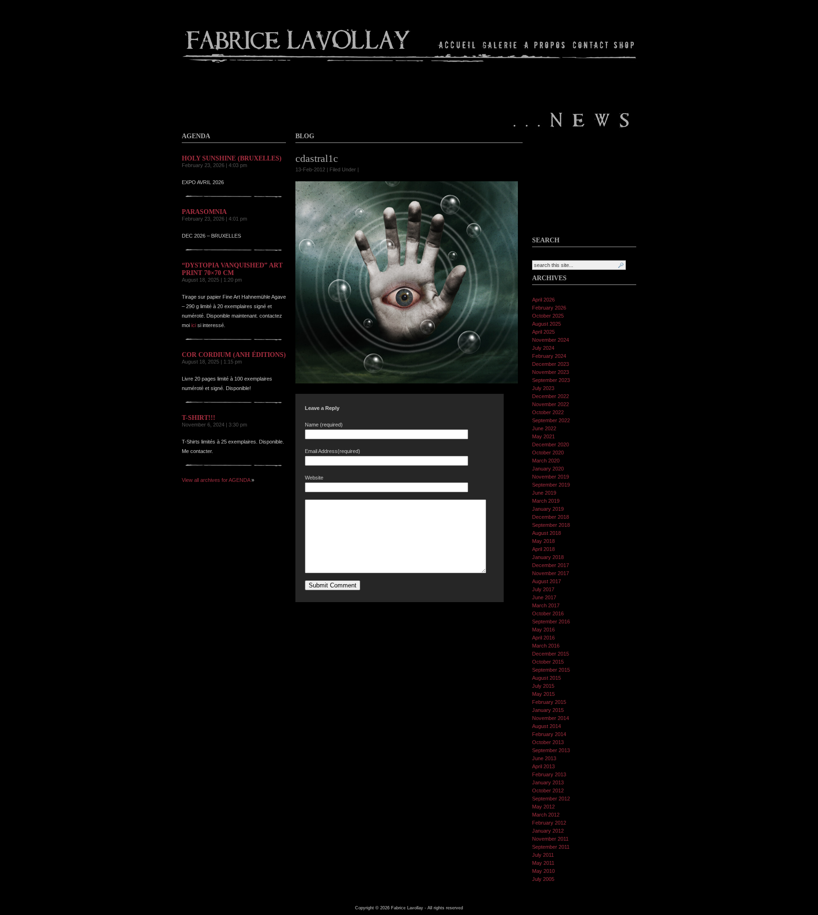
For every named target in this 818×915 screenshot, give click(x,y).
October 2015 (548, 662)
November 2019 (550, 477)
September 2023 (551, 380)
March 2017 (546, 605)
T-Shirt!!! (198, 417)
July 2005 (543, 879)
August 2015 (546, 678)
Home (457, 44)
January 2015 (548, 710)
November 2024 (550, 340)
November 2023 (550, 372)
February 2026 (549, 308)
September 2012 (551, 798)
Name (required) (324, 424)
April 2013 (543, 766)
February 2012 (549, 823)
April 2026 (543, 299)
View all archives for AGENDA (216, 480)
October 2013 (548, 742)
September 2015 (551, 670)
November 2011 (550, 839)
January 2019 (548, 509)
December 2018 (550, 517)
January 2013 (548, 782)
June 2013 (544, 758)
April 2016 (543, 637)
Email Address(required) (332, 451)
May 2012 (543, 806)
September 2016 (551, 621)
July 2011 (543, 855)
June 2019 (544, 493)
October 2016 (548, 613)
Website (314, 477)
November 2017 (550, 573)
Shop (623, 44)
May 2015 (543, 694)
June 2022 (544, 428)
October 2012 (548, 790)
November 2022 (550, 404)
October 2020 (548, 452)
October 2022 (548, 412)
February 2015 (549, 702)
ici (193, 325)
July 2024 (543, 348)
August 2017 (546, 581)
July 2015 (543, 686)
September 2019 (551, 485)
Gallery (500, 44)
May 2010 (543, 871)
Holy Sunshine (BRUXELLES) (232, 158)
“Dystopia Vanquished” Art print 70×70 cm (232, 269)
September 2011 (550, 847)
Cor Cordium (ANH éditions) (234, 354)
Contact (590, 44)
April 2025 (543, 332)
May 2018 (543, 541)
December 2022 (550, 396)
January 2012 (548, 831)
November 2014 (550, 718)
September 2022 (551, 420)
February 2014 (549, 734)
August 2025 (546, 324)
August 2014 (546, 726)
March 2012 (546, 814)
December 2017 (550, 565)
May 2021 (543, 436)
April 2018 (543, 549)
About (545, 44)
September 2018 (551, 525)
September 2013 (551, 750)
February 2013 (549, 774)
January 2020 (548, 468)
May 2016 (543, 629)
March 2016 (546, 645)
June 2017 (544, 597)
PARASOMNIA (204, 211)
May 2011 (543, 863)
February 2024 (549, 356)
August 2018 (546, 533)
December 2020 (550, 444)
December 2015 (550, 654)
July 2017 (543, 589)
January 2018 (548, 557)
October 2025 (548, 316)
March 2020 (546, 460)
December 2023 (550, 364)
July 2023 (543, 388)
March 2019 (546, 501)
